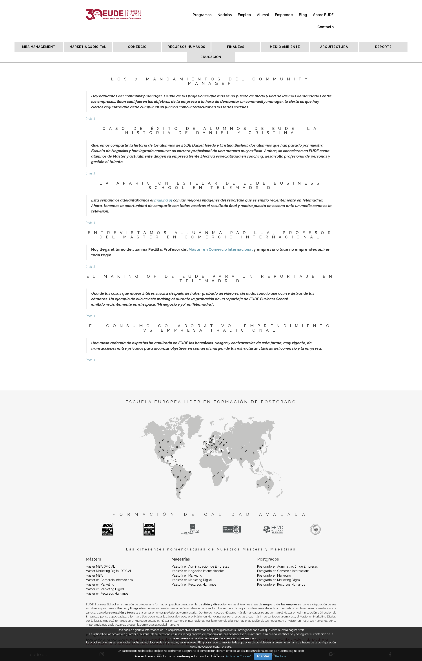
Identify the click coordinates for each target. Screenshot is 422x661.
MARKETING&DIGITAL (87, 47)
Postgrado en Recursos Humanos (281, 584)
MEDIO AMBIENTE (285, 47)
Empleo (244, 15)
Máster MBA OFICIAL (100, 566)
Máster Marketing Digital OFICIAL (109, 571)
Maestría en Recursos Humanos (193, 584)
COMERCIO (137, 47)
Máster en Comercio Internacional (221, 249)
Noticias (225, 15)
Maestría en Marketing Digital (191, 580)
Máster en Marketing (100, 584)
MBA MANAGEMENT (38, 47)
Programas (202, 15)
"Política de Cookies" (238, 656)
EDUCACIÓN (211, 57)
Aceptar (263, 656)
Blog (303, 15)
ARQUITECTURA (334, 47)
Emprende (284, 15)
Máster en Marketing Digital (105, 589)
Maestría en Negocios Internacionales (197, 571)
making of (163, 200)
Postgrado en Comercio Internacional (283, 571)
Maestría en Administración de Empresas (200, 566)
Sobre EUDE (323, 15)
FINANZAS (235, 47)
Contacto (325, 27)
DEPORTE (383, 47)
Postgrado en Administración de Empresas (287, 566)
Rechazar (281, 656)
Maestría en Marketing (186, 575)
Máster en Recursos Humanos (107, 593)
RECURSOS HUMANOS (186, 47)
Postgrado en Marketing (274, 575)
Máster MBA (94, 575)
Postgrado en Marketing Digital (279, 580)
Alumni (263, 15)
